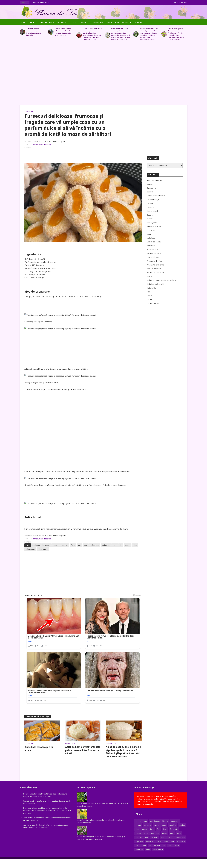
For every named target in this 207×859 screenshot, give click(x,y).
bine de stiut (155, 821)
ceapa (163, 825)
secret (166, 841)
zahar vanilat (43, 549)
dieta (137, 829)
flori (158, 829)
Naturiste (61, 22)
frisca (165, 829)
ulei (121, 545)
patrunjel (154, 837)
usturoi (157, 845)
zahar (135, 545)
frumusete (174, 829)
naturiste (139, 837)
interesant (155, 833)
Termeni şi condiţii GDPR (40, 2)
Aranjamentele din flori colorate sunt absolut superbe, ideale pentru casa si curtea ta (34, 32)
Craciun (65, 545)
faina (73, 545)
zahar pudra (30, 549)
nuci (79, 545)
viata (177, 845)
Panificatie (29, 111)
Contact (139, 22)
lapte (172, 833)
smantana (181, 841)
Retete (72, 22)
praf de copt (94, 545)
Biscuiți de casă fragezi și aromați (38, 748)
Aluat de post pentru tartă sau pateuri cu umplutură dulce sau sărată (82, 750)
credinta (182, 825)
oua (85, 545)
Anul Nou (36, 545)
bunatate (56, 545)
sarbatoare (106, 545)
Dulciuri (84, 22)
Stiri (23, 22)
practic (170, 837)
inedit (146, 833)
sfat (172, 841)
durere (144, 829)
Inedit (31, 22)
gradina (138, 833)
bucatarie (46, 545)
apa (145, 821)
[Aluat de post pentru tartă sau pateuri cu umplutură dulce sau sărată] (83, 730)
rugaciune (139, 841)
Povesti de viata (46, 22)
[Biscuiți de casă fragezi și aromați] (42, 730)
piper (163, 837)
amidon (138, 821)
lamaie (164, 833)
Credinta (126, 22)
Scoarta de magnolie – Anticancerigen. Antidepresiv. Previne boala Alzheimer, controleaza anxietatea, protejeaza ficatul (148, 34)
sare (115, 545)
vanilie (127, 545)
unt (150, 845)
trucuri (138, 845)
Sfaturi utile (113, 22)
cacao (156, 825)
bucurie (138, 825)
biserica (165, 821)
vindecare (139, 849)
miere (179, 833)
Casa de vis (98, 22)
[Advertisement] (103, 73)
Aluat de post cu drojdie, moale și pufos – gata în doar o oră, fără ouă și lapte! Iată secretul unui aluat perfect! (123, 751)
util (164, 845)
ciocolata (172, 825)
